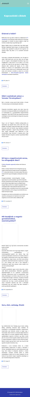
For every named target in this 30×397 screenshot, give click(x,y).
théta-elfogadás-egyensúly (9, 164)
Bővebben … (5, 86)
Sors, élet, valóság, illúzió (13, 305)
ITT (2, 172)
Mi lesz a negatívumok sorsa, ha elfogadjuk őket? (15, 159)
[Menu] (28, 3)
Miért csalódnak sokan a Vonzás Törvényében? (13, 97)
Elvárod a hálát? (9, 34)
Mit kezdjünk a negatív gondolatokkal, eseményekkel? (12, 219)
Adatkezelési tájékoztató (15, 394)
